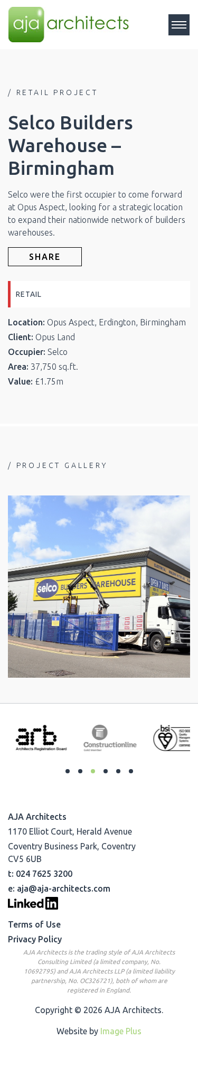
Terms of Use (34, 924)
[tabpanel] (35, 738)
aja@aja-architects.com (63, 888)
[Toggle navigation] (179, 24)
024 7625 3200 (44, 873)
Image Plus (121, 1031)
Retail (29, 294)
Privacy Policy (35, 939)
